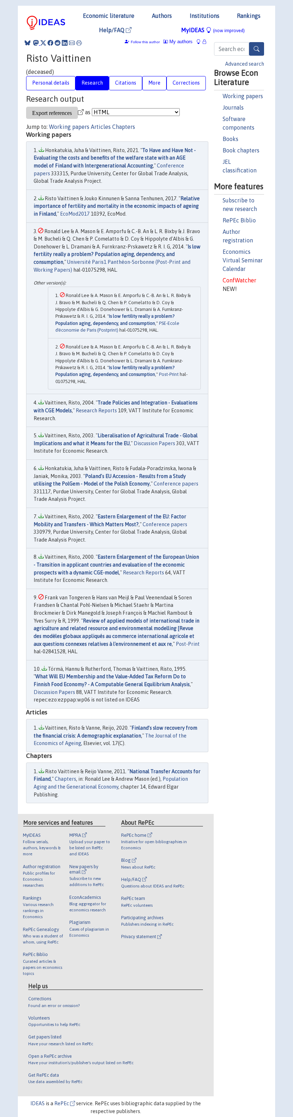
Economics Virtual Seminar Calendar (243, 260)
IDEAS (37, 1103)
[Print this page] (79, 43)
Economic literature (108, 15)
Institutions (204, 15)
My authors (180, 41)
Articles (101, 127)
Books (230, 139)
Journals (233, 107)
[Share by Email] (72, 43)
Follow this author (145, 42)
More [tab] (154, 83)
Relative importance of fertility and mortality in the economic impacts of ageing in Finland (117, 206)
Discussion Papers (154, 443)
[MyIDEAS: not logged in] (200, 41)
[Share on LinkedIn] (65, 43)
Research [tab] (92, 83)
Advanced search (244, 64)
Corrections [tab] (186, 83)
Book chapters (241, 150)
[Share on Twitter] (43, 43)
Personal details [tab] (50, 83)
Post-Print (169, 374)
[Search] (256, 49)
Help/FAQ (112, 30)
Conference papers (176, 484)
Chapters (123, 127)
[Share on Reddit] (57, 43)
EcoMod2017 (75, 214)
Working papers (243, 96)
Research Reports (96, 410)
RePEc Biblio (239, 220)
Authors (162, 15)
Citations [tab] (125, 83)
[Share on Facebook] (50, 43)
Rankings (248, 15)
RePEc (62, 1103)
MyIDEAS (213, 30)
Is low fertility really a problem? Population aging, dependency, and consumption (117, 254)
